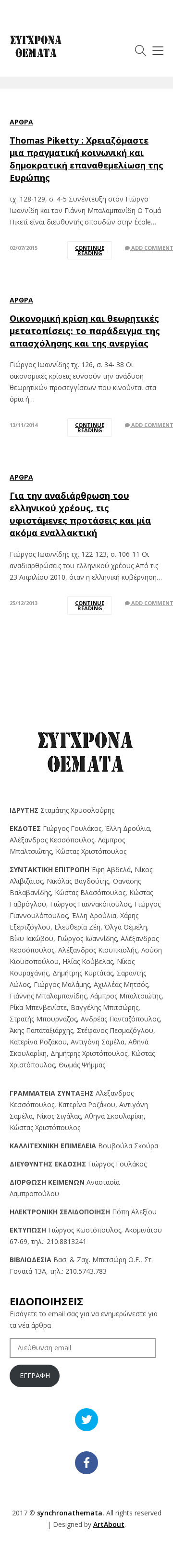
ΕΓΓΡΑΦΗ (35, 1375)
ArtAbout (108, 1524)
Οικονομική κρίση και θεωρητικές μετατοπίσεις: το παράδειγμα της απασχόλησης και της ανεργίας (85, 331)
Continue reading (89, 250)
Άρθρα (21, 121)
